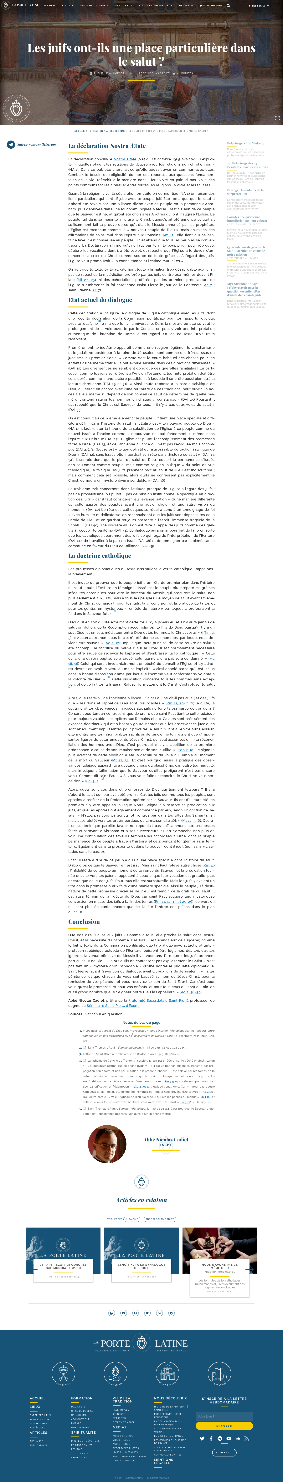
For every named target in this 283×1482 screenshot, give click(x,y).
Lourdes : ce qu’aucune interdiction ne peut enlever (247, 219)
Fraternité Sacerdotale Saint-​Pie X (158, 1000)
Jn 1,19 (205, 1096)
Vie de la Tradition (154, 5)
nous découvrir (170, 1398)
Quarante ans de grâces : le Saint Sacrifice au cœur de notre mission (246, 250)
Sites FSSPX (257, 5)
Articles (122, 5)
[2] (114, 611)
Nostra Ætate (125, 159)
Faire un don (212, 5)
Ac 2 (208, 285)
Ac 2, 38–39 (191, 992)
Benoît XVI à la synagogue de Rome (142, 1266)
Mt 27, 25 (86, 280)
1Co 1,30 (139, 1086)
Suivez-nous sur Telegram (36, 144)
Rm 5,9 (169, 1081)
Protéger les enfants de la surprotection (245, 192)
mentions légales (163, 1461)
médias (120, 1427)
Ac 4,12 (207, 1091)
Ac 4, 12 (112, 643)
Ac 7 (96, 290)
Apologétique (116, 131)
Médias (184, 5)
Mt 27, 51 (120, 760)
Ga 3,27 (185, 1102)
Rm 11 (168, 235)
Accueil (50, 5)
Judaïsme (132, 1219)
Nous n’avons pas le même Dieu (220, 1266)
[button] (228, 6)
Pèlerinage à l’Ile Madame (245, 143)
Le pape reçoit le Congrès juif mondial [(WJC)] (63, 1266)
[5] (102, 778)
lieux (35, 1407)
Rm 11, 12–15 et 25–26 (174, 902)
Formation (96, 131)
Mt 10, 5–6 (191, 820)
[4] (70, 686)
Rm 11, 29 (175, 703)
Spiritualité (83, 1432)
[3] (108, 676)
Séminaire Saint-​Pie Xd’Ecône (113, 1006)
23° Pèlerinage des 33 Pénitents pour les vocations (247, 165)
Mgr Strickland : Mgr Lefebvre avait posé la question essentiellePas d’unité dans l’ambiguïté (244, 289)
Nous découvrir (92, 5)
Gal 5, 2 (92, 781)
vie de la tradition (123, 1400)
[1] (99, 320)
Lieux (66, 5)
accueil (80, 131)
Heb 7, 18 (185, 750)
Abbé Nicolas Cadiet (154, 73)
